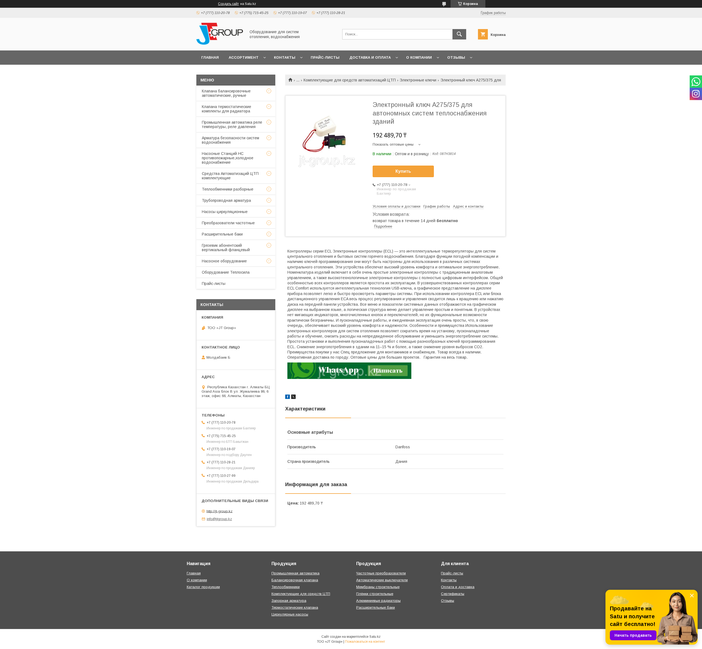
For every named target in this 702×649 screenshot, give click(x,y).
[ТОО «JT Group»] (219, 43)
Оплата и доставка (457, 587)
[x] (293, 397)
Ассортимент (244, 57)
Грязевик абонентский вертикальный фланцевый (226, 247)
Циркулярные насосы (289, 614)
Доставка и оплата (370, 57)
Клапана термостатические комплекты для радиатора (226, 108)
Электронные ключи (418, 80)
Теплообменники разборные (227, 189)
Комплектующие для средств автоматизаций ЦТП (350, 80)
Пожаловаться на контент (365, 642)
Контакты (284, 57)
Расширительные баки (222, 234)
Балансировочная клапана (294, 580)
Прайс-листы (325, 57)
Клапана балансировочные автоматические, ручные (226, 93)
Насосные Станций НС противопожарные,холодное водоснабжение (227, 158)
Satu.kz (375, 637)
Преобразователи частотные (228, 223)
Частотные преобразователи (381, 573)
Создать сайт (228, 4)
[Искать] (459, 34)
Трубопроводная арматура (226, 200)
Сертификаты (452, 594)
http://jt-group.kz (219, 511)
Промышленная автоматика (295, 573)
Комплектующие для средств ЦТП (300, 594)
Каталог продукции (203, 587)
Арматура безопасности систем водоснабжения (230, 140)
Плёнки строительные (374, 594)
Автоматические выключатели (382, 580)
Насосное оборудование (224, 261)
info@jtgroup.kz (219, 519)
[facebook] (287, 397)
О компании (419, 57)
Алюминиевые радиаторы (378, 601)
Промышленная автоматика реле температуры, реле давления (232, 124)
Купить (403, 171)
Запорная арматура (288, 601)
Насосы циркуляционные (225, 211)
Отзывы (456, 57)
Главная (210, 57)
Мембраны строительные (378, 587)
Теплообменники (285, 587)
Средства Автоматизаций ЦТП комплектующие (230, 175)
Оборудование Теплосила (226, 272)
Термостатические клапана (294, 607)
